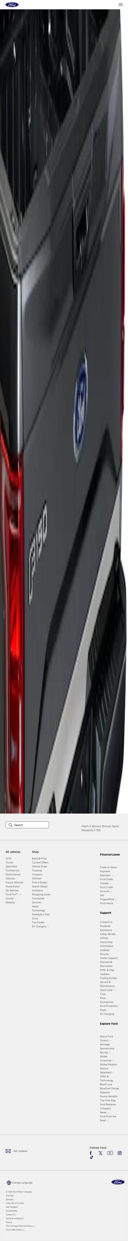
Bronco (96, 826)
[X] (100, 1153)
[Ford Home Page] (118, 1182)
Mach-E (86, 826)
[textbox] (27, 825)
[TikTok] (92, 1157)
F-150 (97, 830)
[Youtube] (110, 1153)
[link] (10, 1196)
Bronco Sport (110, 826)
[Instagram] (120, 1153)
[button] (19, 1182)
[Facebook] (92, 1153)
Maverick (87, 830)
